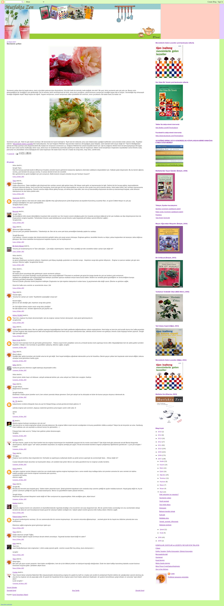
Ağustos (163, 475)
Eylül (162, 471)
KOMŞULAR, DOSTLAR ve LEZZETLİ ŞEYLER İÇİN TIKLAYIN (177, 545)
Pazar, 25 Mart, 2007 (18, 512)
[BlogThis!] (22, 153)
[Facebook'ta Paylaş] (27, 153)
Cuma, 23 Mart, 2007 (18, 176)
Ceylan (15, 440)
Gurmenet (159, 557)
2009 (160, 452)
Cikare (158, 548)
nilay (14, 543)
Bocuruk (15, 211)
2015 (160, 432)
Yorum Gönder (12, 587)
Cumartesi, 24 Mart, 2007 (19, 347)
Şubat (162, 529)
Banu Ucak (16, 340)
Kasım (162, 465)
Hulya (15, 468)
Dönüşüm (162, 508)
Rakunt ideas (17, 516)
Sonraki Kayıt (11, 590)
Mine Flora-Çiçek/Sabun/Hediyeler (168, 566)
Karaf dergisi (160, 560)
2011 (160, 445)
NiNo (14, 365)
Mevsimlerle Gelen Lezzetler (23, 144)
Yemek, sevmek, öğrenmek (168, 521)
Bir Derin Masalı (18, 246)
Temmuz (163, 478)
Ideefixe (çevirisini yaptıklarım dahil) (168, 209)
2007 (160, 459)
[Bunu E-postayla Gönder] (20, 153)
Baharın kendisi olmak (167, 511)
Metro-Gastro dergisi (163, 563)
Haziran (163, 481)
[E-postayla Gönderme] (17, 153)
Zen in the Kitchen (162, 569)
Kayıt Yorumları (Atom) (20, 594)
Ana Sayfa (75, 590)
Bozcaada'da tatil (162, 554)
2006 (160, 537)
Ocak (162, 533)
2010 (160, 448)
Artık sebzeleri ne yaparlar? (169, 494)
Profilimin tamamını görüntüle (178, 577)
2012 (160, 442)
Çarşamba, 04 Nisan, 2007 (20, 583)
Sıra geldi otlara (164, 504)
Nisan (162, 488)
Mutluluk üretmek (165, 525)
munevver (16, 198)
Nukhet (15, 503)
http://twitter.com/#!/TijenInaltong (167, 127)
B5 (14, 420)
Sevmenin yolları (165, 498)
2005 (160, 541)
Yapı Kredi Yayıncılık (163, 218)
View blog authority (6, 604)
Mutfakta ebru (164, 518)
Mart (161, 492)
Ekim (162, 468)
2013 (160, 438)
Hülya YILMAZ (18, 315)
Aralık (162, 461)
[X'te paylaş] (25, 153)
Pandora (159, 215)
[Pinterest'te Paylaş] (30, 153)
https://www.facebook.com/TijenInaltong (169, 136)
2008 (160, 455)
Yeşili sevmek (164, 501)
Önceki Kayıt (139, 590)
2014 (160, 435)
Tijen (14, 181)
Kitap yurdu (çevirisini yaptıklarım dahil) (169, 212)
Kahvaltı (162, 515)
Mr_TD (15, 401)
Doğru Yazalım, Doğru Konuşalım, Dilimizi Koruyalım (174, 551)
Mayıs (162, 485)
